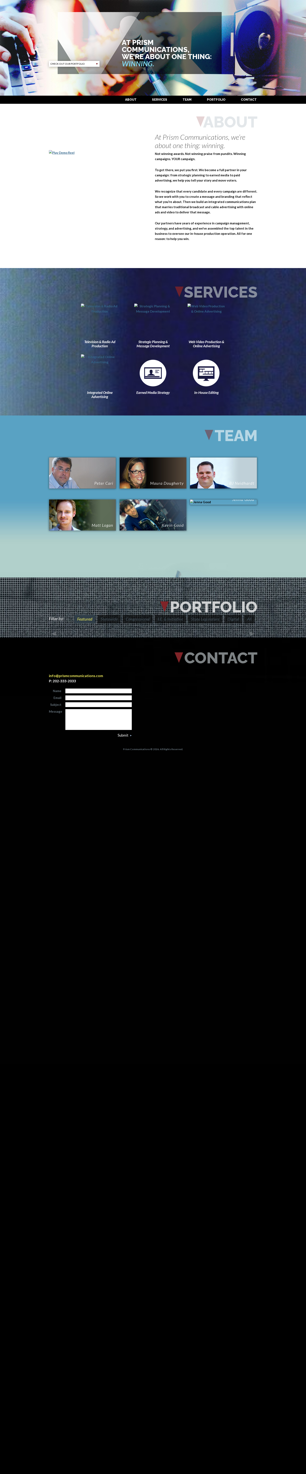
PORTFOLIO (216, 99)
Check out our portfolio (67, 63)
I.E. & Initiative (170, 618)
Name (57, 691)
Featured (84, 618)
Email (57, 698)
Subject (55, 704)
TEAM (187, 99)
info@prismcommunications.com (76, 676)
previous (53, 634)
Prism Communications (91, 28)
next (252, 634)
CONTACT (249, 99)
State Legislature (205, 618)
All (249, 618)
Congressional (138, 618)
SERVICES (159, 99)
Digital (233, 618)
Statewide (109, 618)
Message (55, 711)
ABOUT (131, 99)
